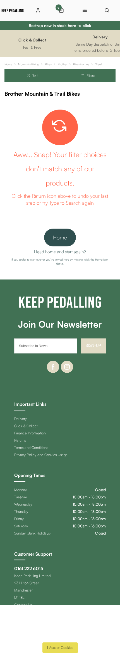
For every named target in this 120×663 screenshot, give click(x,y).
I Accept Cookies (60, 647)
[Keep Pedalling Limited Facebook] (53, 367)
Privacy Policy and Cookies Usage (41, 454)
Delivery (20, 418)
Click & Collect (26, 426)
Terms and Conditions (31, 447)
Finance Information (30, 433)
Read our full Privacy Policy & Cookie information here (60, 635)
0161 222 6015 (28, 568)
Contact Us (23, 604)
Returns (20, 440)
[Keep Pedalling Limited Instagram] (67, 367)
